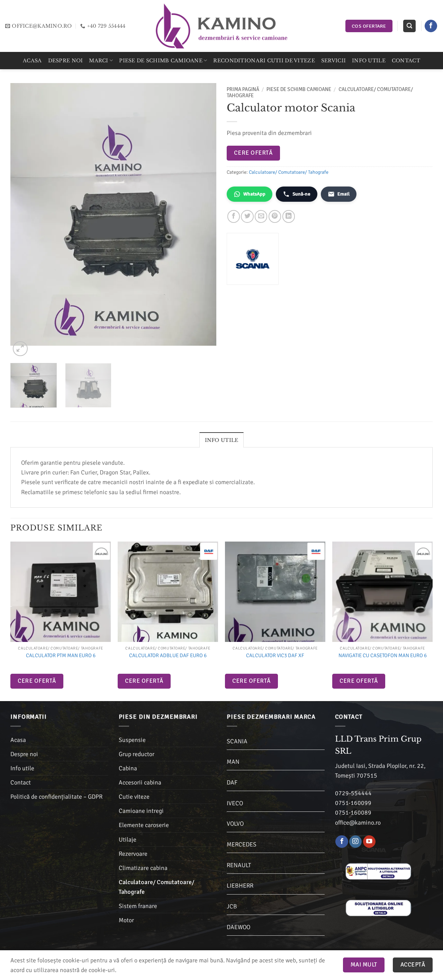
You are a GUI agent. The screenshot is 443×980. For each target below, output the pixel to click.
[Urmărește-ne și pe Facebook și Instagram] (355, 841)
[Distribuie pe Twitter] (247, 216)
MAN (233, 761)
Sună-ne (301, 194)
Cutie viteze (134, 796)
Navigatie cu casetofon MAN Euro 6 (382, 655)
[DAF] (208, 551)
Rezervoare (133, 854)
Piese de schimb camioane (160, 60)
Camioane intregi (141, 811)
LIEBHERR (240, 885)
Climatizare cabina (143, 868)
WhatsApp (254, 194)
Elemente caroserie (144, 825)
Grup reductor (136, 754)
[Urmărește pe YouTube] (369, 841)
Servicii (333, 60)
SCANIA (237, 741)
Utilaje (127, 839)
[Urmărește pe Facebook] (431, 26)
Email (343, 194)
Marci (98, 60)
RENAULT (239, 865)
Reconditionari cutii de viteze (264, 60)
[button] (409, 26)
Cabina (128, 768)
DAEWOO (238, 927)
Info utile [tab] (221, 440)
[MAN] (101, 551)
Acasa (32, 60)
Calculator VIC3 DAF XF (275, 655)
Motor (126, 920)
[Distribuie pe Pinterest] (275, 216)
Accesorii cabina (140, 782)
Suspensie (132, 740)
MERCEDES (241, 844)
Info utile (369, 60)
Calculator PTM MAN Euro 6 (61, 655)
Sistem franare (138, 906)
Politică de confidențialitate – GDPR (56, 796)
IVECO (235, 803)
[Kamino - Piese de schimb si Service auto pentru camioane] (221, 26)
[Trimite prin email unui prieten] (261, 216)
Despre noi (65, 60)
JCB (232, 906)
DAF (232, 782)
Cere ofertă (253, 152)
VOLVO (235, 823)
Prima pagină (243, 89)
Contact (406, 60)
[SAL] (378, 870)
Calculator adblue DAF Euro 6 (168, 655)
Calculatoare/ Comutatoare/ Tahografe (288, 172)
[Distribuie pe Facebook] (233, 216)
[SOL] (378, 907)
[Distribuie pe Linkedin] (288, 216)
